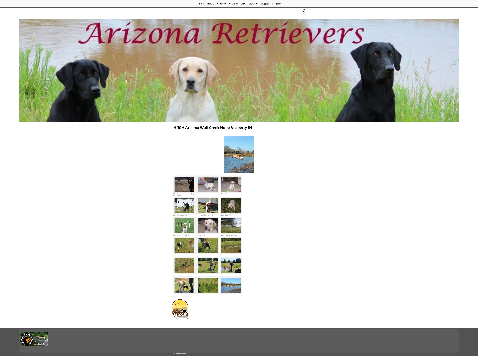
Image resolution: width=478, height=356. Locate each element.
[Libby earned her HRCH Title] (207, 206)
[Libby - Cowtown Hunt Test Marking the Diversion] (184, 184)
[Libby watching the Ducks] (184, 206)
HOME (201, 4)
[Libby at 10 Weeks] (231, 184)
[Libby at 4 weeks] (207, 184)
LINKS (243, 4)
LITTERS (210, 4)
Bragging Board (267, 4)
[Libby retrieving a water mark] (231, 225)
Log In (278, 4)
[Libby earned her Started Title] (184, 225)
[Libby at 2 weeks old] (231, 206)
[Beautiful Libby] (207, 225)
